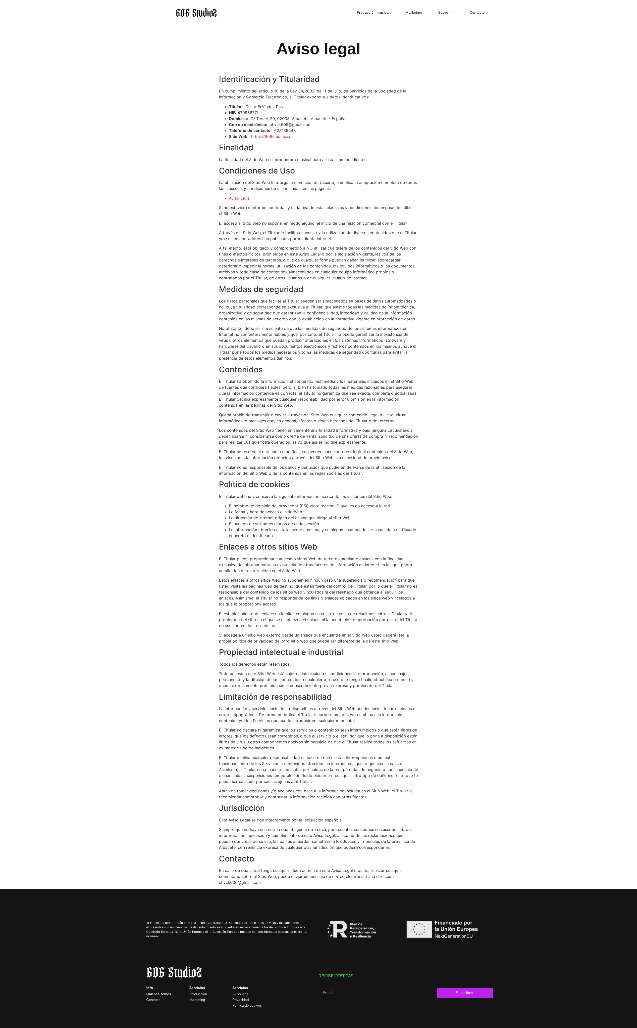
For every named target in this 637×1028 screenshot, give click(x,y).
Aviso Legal (240, 198)
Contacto (477, 12)
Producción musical (373, 12)
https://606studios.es (271, 136)
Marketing (414, 12)
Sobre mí (446, 12)
